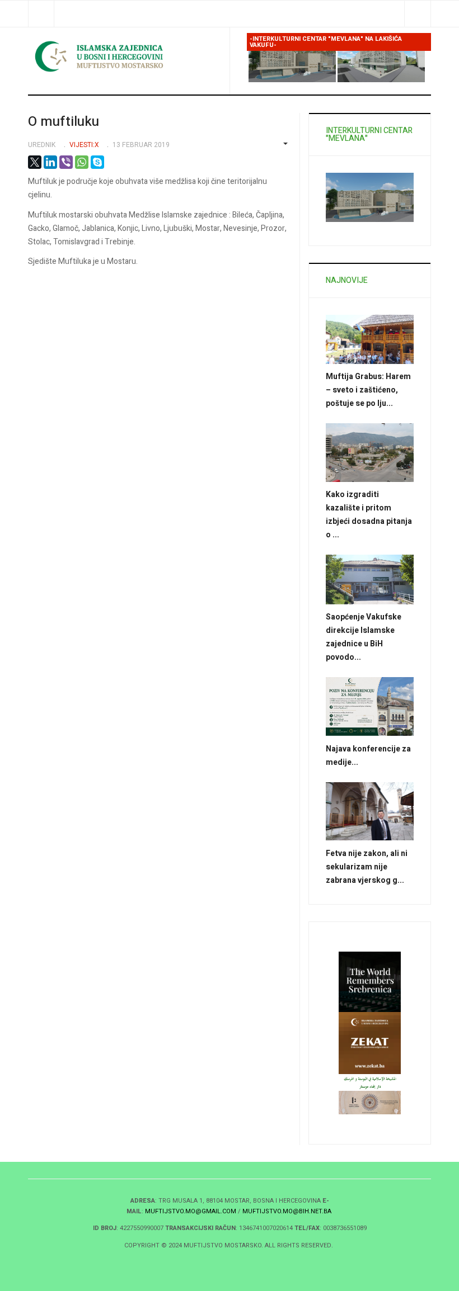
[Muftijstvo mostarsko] (370, 1082)
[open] (41, 14)
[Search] (417, 14)
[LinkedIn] (50, 162)
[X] (34, 162)
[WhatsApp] (81, 162)
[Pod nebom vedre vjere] (370, 1102)
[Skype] (97, 162)
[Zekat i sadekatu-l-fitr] (370, 1042)
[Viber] (66, 162)
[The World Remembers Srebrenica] (370, 981)
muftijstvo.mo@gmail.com (190, 1211)
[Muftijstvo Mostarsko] (124, 56)
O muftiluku (63, 121)
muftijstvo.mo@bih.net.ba (286, 1211)
